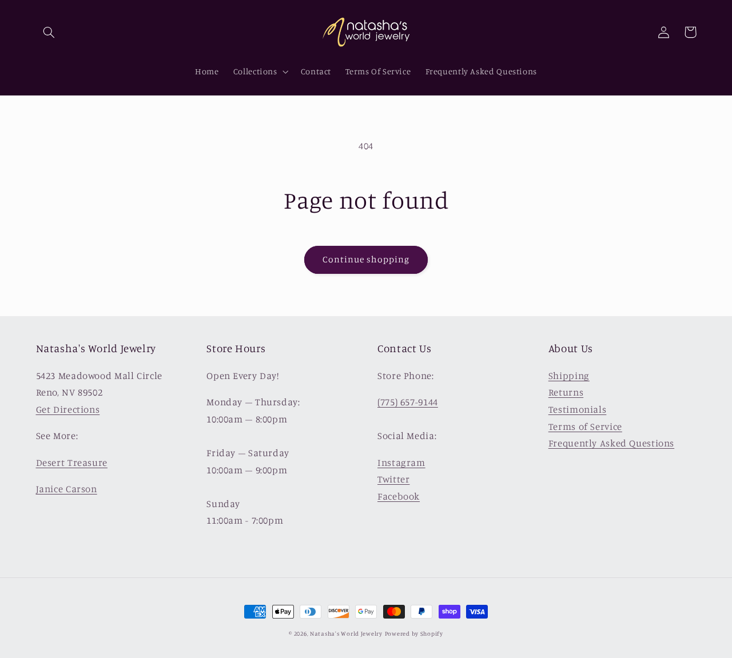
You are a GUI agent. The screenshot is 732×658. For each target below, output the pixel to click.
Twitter (393, 479)
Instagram (401, 462)
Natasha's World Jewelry (346, 633)
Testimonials (577, 409)
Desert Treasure (72, 462)
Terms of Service (585, 426)
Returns (565, 392)
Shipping (569, 375)
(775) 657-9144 (407, 402)
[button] (49, 32)
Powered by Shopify (414, 633)
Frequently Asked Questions (611, 443)
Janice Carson (66, 489)
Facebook (398, 496)
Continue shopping (366, 259)
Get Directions (68, 409)
